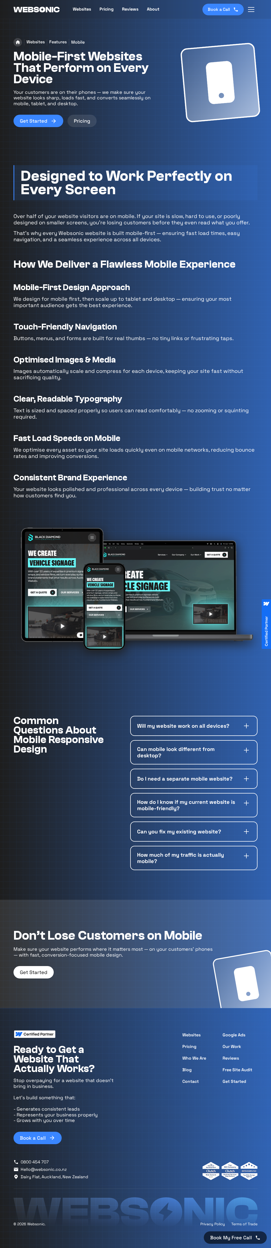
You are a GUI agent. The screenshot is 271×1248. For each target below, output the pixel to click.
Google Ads (234, 1035)
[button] (251, 9)
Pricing (107, 9)
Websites (191, 1035)
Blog (187, 1070)
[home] (36, 9)
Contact (190, 1081)
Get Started (33, 972)
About (153, 9)
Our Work (232, 1046)
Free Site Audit (237, 1070)
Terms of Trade (244, 1224)
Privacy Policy (212, 1224)
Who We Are (194, 1058)
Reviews (130, 9)
